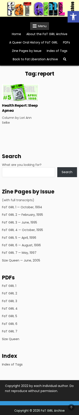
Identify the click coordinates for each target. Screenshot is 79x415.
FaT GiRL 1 (9, 286)
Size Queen (10, 339)
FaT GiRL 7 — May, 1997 (19, 252)
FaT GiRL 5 (9, 316)
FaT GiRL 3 (9, 301)
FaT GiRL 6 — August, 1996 (21, 245)
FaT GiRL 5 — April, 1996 (19, 237)
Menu (42, 26)
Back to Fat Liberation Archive (35, 59)
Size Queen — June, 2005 (21, 260)
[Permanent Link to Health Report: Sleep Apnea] (20, 92)
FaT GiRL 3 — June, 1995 (19, 222)
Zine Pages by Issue (26, 51)
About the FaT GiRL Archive (46, 34)
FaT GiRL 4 (10, 308)
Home (16, 34)
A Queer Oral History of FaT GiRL (33, 42)
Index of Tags (57, 51)
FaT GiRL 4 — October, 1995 (22, 230)
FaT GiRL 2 (9, 293)
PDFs (66, 42)
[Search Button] (65, 59)
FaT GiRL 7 (9, 331)
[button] (73, 17)
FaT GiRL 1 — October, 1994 (22, 207)
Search (67, 172)
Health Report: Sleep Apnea (20, 108)
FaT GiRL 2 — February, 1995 (22, 214)
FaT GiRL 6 (9, 324)
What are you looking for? (21, 165)
